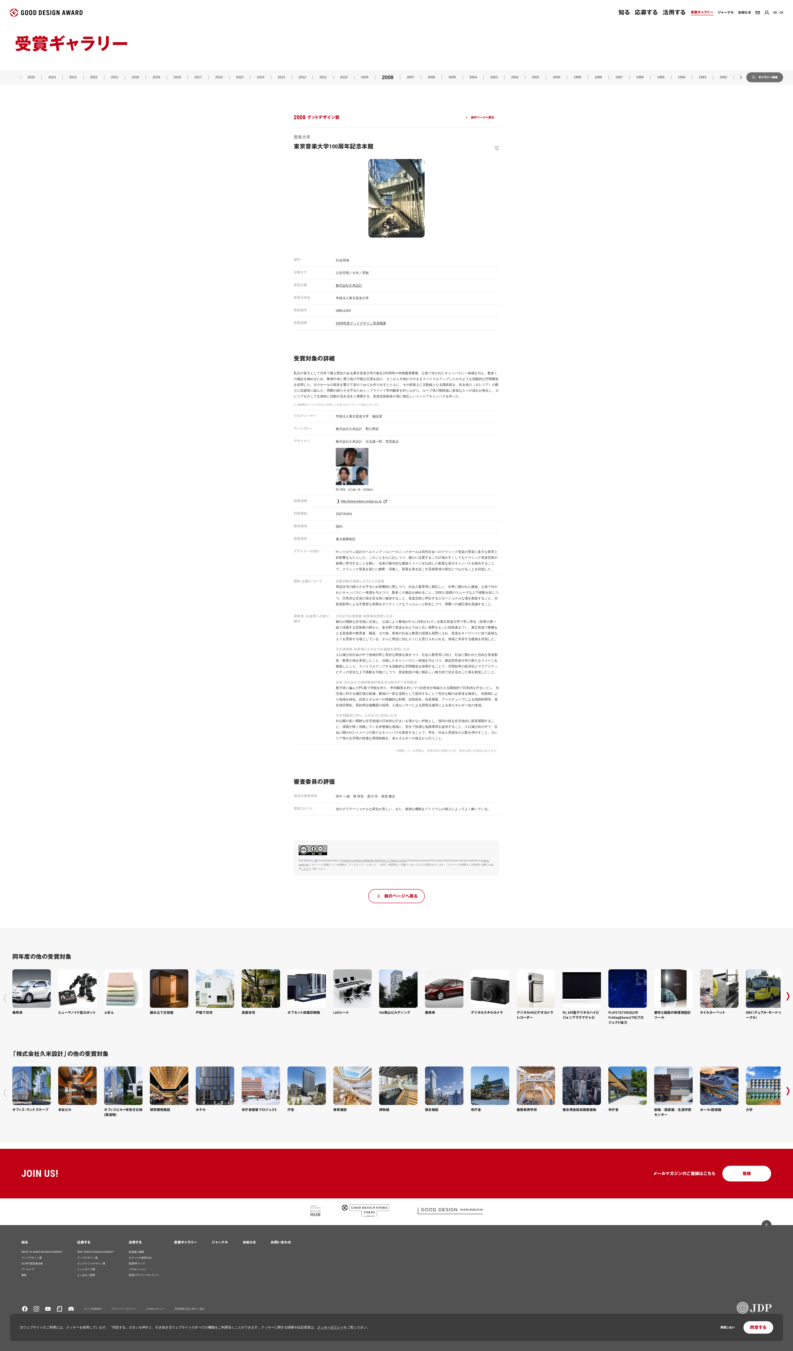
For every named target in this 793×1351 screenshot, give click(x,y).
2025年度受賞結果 (32, 1263)
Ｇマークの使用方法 (140, 1257)
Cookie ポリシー (155, 1308)
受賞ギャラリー (185, 1242)
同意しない (728, 1327)
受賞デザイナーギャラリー (144, 1275)
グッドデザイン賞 (31, 1257)
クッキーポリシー (330, 1327)
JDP (316, 860)
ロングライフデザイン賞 (91, 1263)
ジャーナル (220, 1242)
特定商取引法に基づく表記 (189, 1308)
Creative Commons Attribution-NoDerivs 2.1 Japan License (374, 860)
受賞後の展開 (136, 1252)
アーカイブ (27, 1269)
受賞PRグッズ (137, 1263)
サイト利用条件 (93, 1308)
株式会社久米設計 (349, 285)
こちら (305, 868)
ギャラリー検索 (768, 77)
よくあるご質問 (86, 1275)
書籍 (24, 1275)
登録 (747, 1173)
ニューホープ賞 (86, 1269)
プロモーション (137, 1269)
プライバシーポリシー (124, 1308)
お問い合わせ (281, 1242)
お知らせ (249, 1242)
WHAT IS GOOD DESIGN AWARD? (41, 1252)
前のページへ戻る (482, 117)
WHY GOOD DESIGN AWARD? (95, 1252)
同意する (758, 1327)
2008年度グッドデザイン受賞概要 (361, 323)
